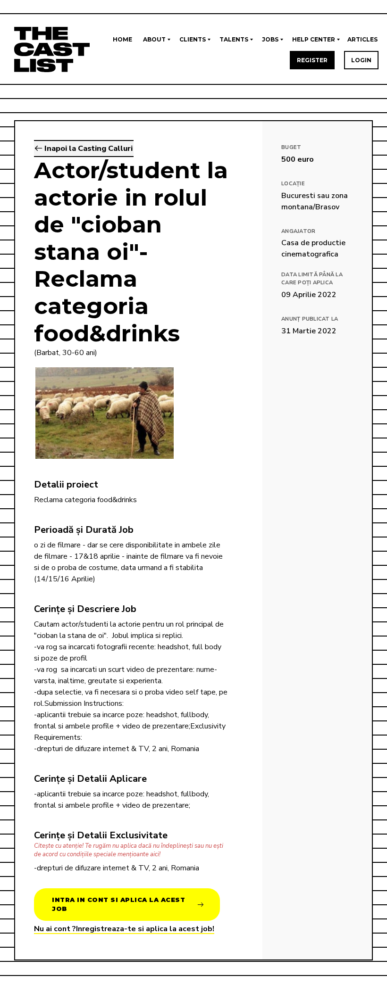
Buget (291, 147)
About (154, 39)
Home (122, 39)
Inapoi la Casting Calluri (87, 148)
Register (312, 60)
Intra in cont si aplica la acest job (118, 904)
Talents (233, 39)
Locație (293, 183)
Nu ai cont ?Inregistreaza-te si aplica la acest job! (124, 929)
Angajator (298, 231)
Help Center (313, 39)
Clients (192, 39)
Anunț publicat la (309, 318)
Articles (362, 39)
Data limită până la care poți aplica (312, 278)
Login (361, 60)
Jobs (270, 39)
